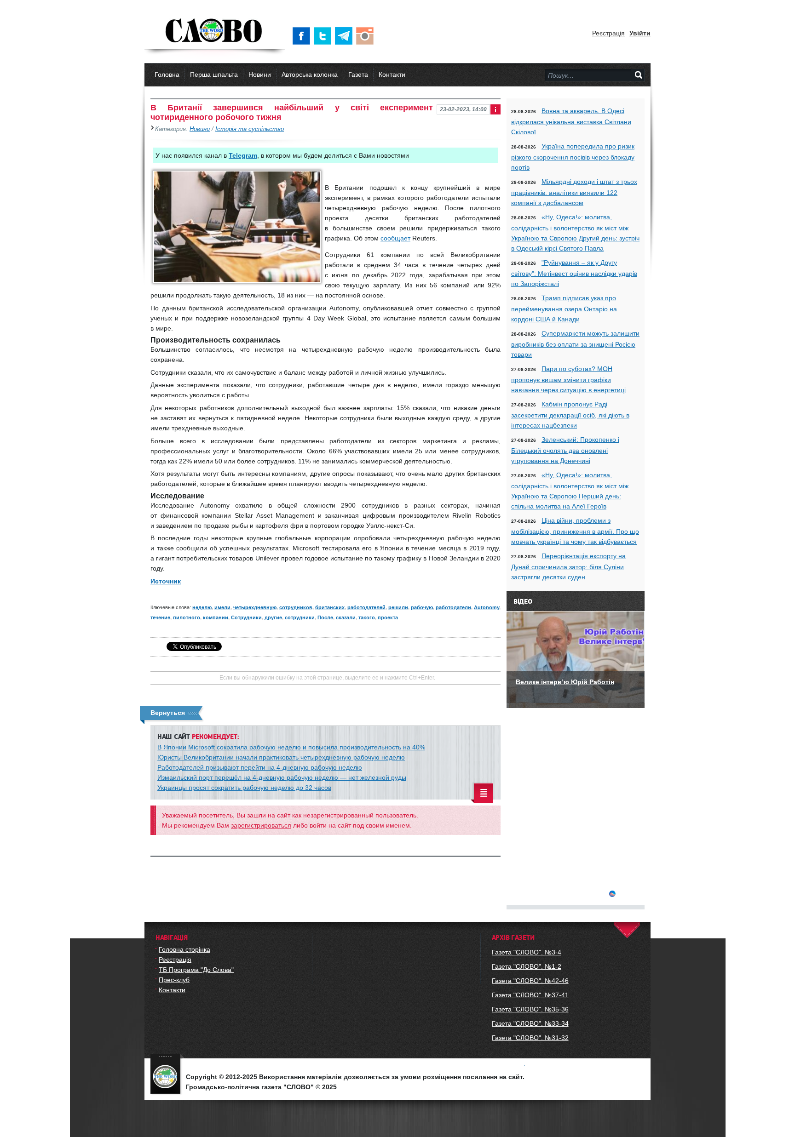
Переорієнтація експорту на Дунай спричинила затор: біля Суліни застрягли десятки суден (568, 566)
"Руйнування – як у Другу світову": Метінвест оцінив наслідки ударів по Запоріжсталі (574, 273)
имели (222, 607)
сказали (346, 617)
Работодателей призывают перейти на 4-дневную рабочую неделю (259, 767)
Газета (358, 74)
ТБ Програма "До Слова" (196, 969)
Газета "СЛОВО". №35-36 (530, 1009)
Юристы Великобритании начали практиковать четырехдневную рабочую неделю (281, 757)
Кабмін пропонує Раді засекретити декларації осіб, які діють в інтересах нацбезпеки (570, 414)
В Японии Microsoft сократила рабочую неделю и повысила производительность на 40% (291, 747)
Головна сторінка (184, 949)
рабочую (422, 607)
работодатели (453, 607)
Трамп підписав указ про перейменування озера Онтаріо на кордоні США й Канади (564, 308)
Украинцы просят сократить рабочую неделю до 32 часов (244, 787)
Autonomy (486, 607)
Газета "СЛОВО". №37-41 (530, 995)
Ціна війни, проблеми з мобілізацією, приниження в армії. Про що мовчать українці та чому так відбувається (575, 531)
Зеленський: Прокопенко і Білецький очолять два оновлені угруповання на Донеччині (565, 450)
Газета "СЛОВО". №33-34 (530, 1023)
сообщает (395, 238)
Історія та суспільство (249, 129)
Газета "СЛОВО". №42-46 (530, 980)
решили (398, 607)
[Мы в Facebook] (303, 36)
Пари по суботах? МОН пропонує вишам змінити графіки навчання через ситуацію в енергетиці (568, 379)
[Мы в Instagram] (366, 36)
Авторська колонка (310, 74)
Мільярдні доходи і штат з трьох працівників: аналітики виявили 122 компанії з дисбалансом (574, 192)
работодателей (366, 607)
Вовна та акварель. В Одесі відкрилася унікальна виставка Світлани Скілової (571, 121)
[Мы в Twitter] (324, 36)
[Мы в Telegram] (345, 36)
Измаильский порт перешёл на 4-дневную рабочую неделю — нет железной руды (281, 777)
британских (330, 607)
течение (160, 617)
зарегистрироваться (261, 825)
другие (273, 617)
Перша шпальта (214, 74)
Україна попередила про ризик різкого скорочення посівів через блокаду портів (572, 157)
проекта (388, 617)
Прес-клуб (174, 979)
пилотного (186, 617)
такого (366, 617)
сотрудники (300, 617)
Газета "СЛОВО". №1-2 (526, 966)
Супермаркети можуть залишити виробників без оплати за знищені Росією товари (575, 344)
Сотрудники (246, 617)
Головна (167, 74)
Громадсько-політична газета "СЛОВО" (214, 31)
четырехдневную (255, 607)
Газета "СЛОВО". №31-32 (530, 1037)
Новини (259, 74)
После (325, 617)
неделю (202, 607)
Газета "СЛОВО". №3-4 (526, 952)
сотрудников (295, 607)
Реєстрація (608, 33)
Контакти (392, 74)
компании (215, 617)
